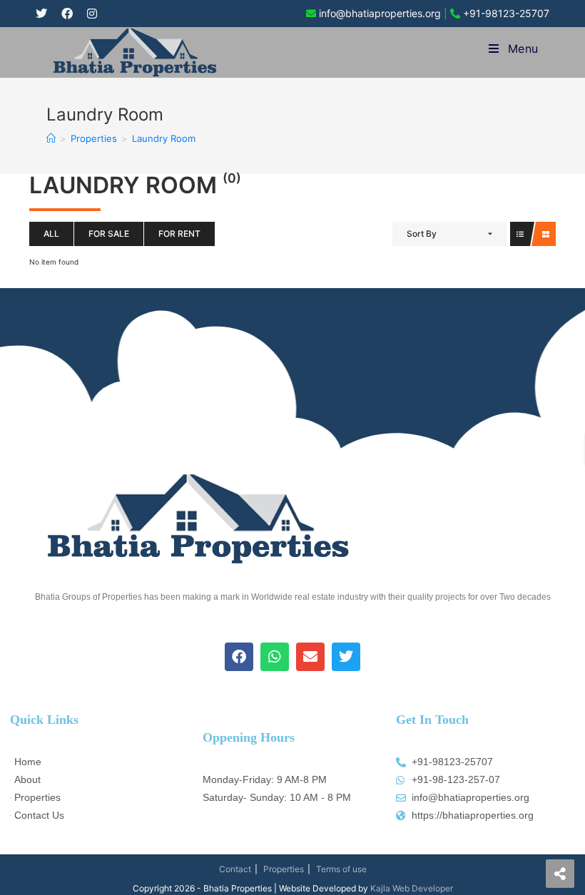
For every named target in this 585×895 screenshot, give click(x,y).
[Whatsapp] (274, 657)
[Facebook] (239, 657)
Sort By (422, 233)
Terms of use (341, 869)
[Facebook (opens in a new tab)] (67, 13)
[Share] (560, 873)
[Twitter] (346, 657)
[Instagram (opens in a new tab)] (92, 13)
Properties (283, 869)
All (51, 233)
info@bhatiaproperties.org (380, 13)
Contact (235, 869)
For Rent (179, 233)
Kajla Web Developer (411, 888)
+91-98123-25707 (506, 13)
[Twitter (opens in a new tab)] (45, 13)
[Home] (51, 138)
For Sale (108, 233)
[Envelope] (310, 657)
